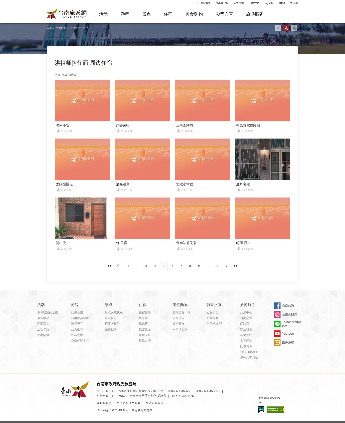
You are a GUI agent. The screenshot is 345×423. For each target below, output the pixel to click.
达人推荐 (77, 329)
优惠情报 (43, 335)
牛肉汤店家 (179, 329)
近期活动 (43, 323)
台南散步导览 (80, 318)
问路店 (244, 323)
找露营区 (145, 329)
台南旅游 (288, 305)
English (268, 3)
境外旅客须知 (249, 357)
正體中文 (254, 3)
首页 (49, 27)
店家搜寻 (178, 318)
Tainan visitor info (291, 324)
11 (216, 265)
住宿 (168, 14)
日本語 (281, 3)
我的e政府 (261, 409)
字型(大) (294, 28)
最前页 (110, 266)
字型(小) (278, 28)
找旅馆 (143, 318)
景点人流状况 (114, 312)
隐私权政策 (104, 403)
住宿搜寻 (145, 312)
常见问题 (246, 340)
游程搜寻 (77, 323)
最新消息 (43, 318)
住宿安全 (145, 335)
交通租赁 (246, 329)
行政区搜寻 (112, 323)
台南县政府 (222, 3)
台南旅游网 (67, 14)
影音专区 (212, 318)
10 (207, 265)
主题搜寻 (111, 329)
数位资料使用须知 (129, 403)
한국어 (294, 3)
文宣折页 (212, 312)
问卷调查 (246, 346)
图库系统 (212, 323)
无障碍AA (275, 409)
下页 (119, 266)
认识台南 (77, 312)
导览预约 (246, 335)
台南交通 (246, 318)
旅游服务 (255, 14)
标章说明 (145, 340)
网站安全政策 (155, 403)
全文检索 (238, 3)
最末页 (235, 266)
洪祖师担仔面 (77, 27)
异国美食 (178, 323)
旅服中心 (246, 312)
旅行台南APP (249, 352)
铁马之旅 (77, 335)
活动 (103, 14)
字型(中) (286, 28)
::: (197, 3)
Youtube (288, 333)
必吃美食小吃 (181, 312)
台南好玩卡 (78, 340)
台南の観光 (289, 314)
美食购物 (194, 14)
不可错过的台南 (47, 312)
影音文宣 (224, 14)
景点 (146, 14)
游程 (125, 14)
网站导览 (205, 3)
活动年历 (43, 329)
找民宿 (143, 323)
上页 (226, 266)
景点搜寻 (111, 318)
